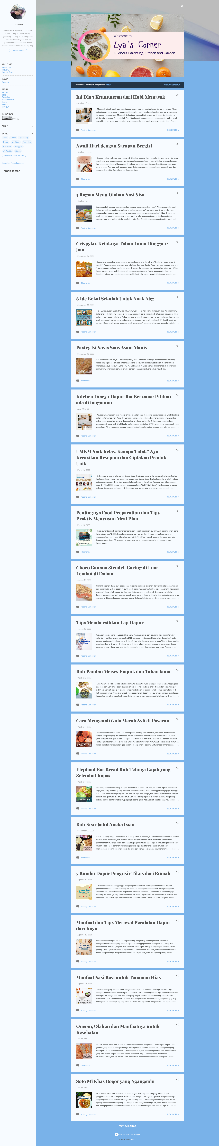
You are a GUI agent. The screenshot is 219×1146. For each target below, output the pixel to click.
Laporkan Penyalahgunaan (13, 163)
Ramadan (7, 146)
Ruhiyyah (18, 146)
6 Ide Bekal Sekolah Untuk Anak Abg (115, 298)
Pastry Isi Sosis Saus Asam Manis (111, 347)
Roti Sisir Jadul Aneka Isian (105, 824)
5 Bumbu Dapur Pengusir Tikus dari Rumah (123, 873)
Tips (4, 95)
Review (5, 107)
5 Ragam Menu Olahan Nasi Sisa (110, 194)
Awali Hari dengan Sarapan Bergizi (114, 146)
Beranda (5, 82)
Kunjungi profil (18, 51)
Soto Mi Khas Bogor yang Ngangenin (115, 1081)
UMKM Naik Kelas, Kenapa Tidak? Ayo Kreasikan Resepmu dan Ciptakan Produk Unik (121, 457)
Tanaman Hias (8, 99)
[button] (177, 96)
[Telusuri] (182, 7)
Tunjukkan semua (171, 85)
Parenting (27, 142)
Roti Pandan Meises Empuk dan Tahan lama (123, 671)
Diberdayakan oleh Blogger (129, 1134)
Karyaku (5, 70)
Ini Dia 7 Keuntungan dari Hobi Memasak (120, 97)
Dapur (4, 102)
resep (18, 151)
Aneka (4, 104)
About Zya (6, 67)
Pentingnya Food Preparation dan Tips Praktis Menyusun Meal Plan (118, 515)
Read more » (173, 130)
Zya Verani (18, 25)
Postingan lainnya (127, 1126)
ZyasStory (23, 137)
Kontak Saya (7, 72)
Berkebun (6, 97)
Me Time (16, 142)
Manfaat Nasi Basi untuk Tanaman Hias (118, 977)
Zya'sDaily (7, 151)
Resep (5, 92)
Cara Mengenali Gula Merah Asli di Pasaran (122, 720)
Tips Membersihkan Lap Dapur (110, 622)
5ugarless (133, 1139)
